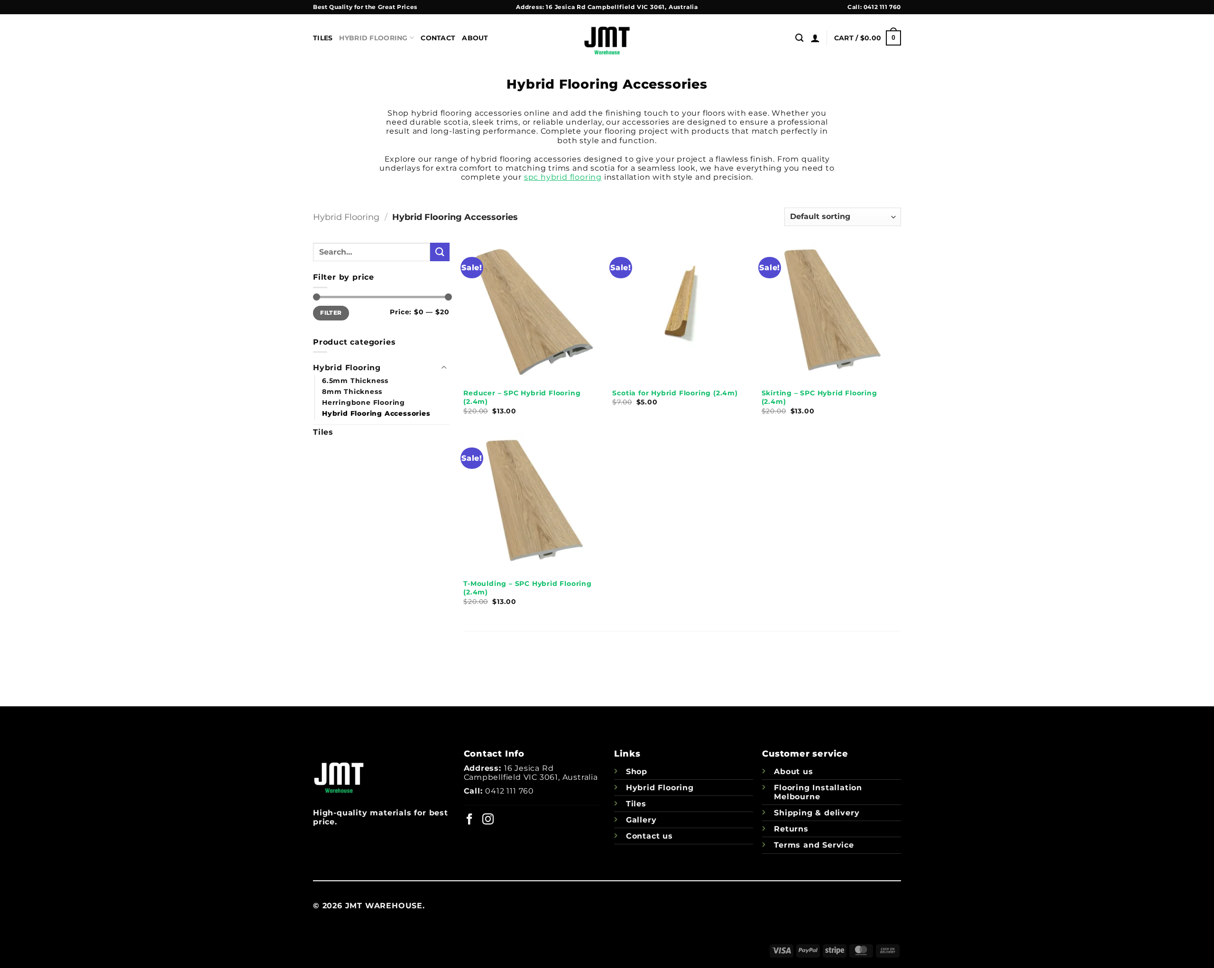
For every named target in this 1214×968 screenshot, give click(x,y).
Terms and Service (814, 844)
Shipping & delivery (816, 812)
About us (793, 771)
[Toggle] (444, 368)
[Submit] (439, 252)
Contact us (649, 835)
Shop (636, 771)
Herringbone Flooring (363, 402)
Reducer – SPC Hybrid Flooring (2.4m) (521, 397)
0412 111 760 (882, 6)
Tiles (322, 38)
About (475, 38)
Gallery (641, 819)
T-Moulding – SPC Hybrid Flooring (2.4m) (527, 588)
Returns (791, 828)
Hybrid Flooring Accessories (376, 413)
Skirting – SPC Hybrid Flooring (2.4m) (819, 397)
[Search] (799, 38)
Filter (330, 312)
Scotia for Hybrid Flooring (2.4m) (674, 393)
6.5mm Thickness (355, 380)
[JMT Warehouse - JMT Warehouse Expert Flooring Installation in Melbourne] (607, 38)
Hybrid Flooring (373, 38)
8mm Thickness (352, 391)
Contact (438, 38)
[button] (815, 37)
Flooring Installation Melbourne (818, 792)
